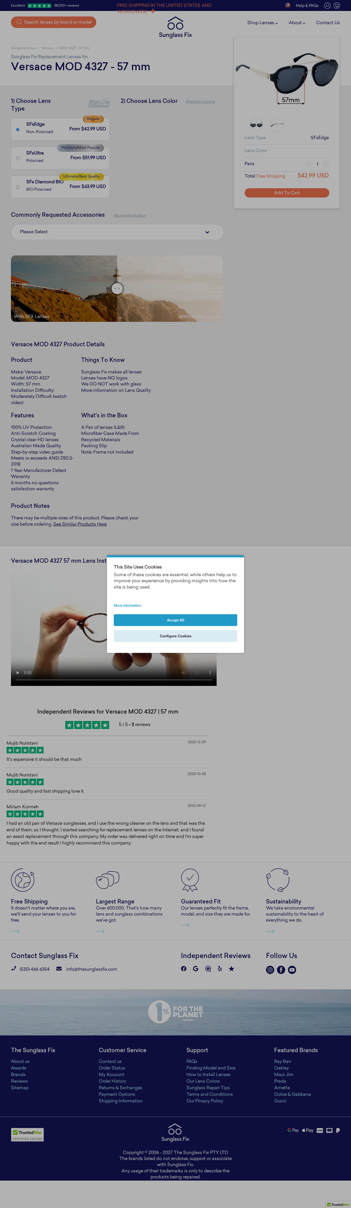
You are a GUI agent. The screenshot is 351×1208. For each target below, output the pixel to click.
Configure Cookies (175, 636)
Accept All (175, 620)
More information (127, 605)
